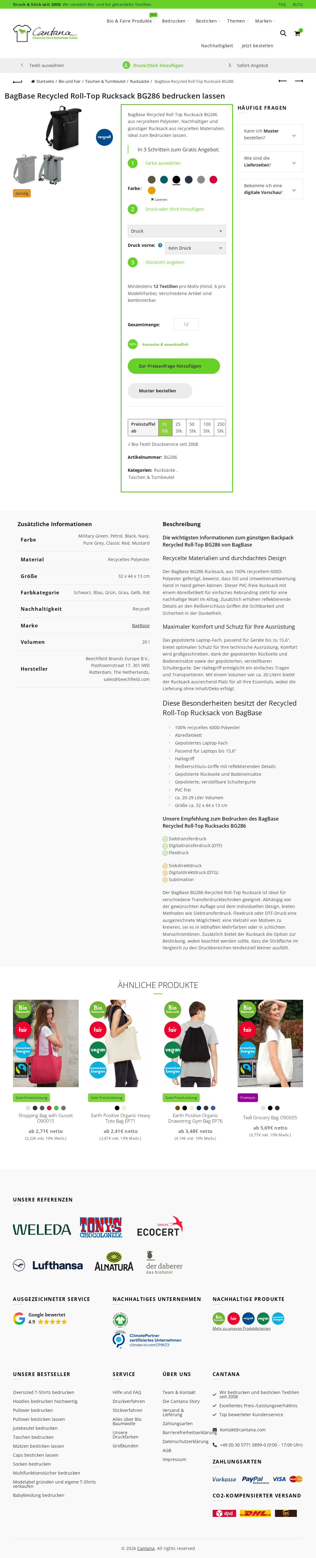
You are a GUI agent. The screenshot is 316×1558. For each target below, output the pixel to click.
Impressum (174, 1459)
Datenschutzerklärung (186, 1441)
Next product (298, 81)
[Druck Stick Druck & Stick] (177, 231)
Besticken (206, 21)
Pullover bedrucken (33, 1410)
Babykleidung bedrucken (38, 1495)
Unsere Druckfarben (126, 1434)
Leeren (161, 199)
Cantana (146, 1548)
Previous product (283, 81)
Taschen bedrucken (33, 1437)
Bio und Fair (70, 81)
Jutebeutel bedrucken (35, 1428)
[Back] (17, 81)
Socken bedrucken (32, 1464)
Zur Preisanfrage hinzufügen (172, 366)
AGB (167, 1450)
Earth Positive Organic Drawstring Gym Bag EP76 (195, 1118)
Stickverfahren (128, 1410)
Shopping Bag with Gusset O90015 (46, 1118)
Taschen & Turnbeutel (105, 81)
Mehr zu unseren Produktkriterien (242, 1328)
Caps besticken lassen (36, 1455)
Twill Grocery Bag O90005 (270, 1117)
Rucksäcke (139, 81)
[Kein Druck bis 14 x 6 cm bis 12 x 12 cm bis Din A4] (195, 248)
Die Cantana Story (181, 1401)
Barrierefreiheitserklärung (190, 1432)
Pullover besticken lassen (39, 1419)
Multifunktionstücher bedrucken (46, 1473)
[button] (40, 1318)
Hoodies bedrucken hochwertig (45, 1401)
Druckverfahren (129, 1401)
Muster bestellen (158, 391)
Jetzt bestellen (258, 46)
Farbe (134, 188)
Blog (298, 4)
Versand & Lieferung (173, 1412)
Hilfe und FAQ (127, 1392)
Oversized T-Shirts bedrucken (43, 1392)
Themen (236, 21)
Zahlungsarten (178, 1423)
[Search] (283, 33)
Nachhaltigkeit (217, 46)
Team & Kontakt (179, 1392)
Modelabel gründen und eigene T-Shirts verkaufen (54, 1484)
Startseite (45, 81)
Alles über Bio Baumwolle (127, 1421)
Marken (263, 21)
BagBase (141, 625)
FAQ (282, 4)
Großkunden (126, 1446)
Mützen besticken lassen (38, 1446)
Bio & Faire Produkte (131, 18)
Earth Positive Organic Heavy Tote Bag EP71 (120, 1118)
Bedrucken (174, 21)
